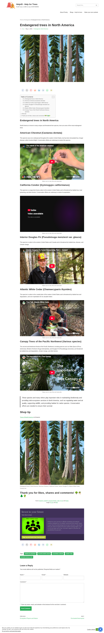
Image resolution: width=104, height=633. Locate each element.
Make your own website (91, 12)
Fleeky (67, 500)
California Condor (57, 553)
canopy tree (69, 553)
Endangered (27, 19)
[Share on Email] (51, 90)
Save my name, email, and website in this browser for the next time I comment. (43, 604)
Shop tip (24, 113)
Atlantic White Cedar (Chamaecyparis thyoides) (37, 108)
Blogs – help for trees (76, 12)
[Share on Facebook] (23, 90)
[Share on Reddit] (35, 90)
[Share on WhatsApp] (47, 90)
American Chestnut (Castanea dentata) (35, 100)
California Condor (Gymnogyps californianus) (36, 102)
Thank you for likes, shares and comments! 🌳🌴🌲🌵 (36, 115)
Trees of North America (26, 417)
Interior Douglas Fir (26, 557)
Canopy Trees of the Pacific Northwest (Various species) (37, 110)
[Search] (96, 5)
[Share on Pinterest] (31, 90)
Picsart (51, 502)
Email (44, 574)
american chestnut (30, 553)
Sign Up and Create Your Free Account (33, 537)
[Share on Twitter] (27, 90)
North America (44, 29)
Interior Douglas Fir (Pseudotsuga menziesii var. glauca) (37, 105)
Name (22, 574)
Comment (23, 582)
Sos (23, 29)
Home (21, 19)
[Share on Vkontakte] (43, 90)
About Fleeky (64, 12)
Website (66, 574)
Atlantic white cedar (44, 553)
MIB (57, 502)
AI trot (61, 500)
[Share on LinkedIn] (39, 90)
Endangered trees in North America (34, 98)
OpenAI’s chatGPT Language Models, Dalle (49, 500)
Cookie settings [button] (91, 629)
